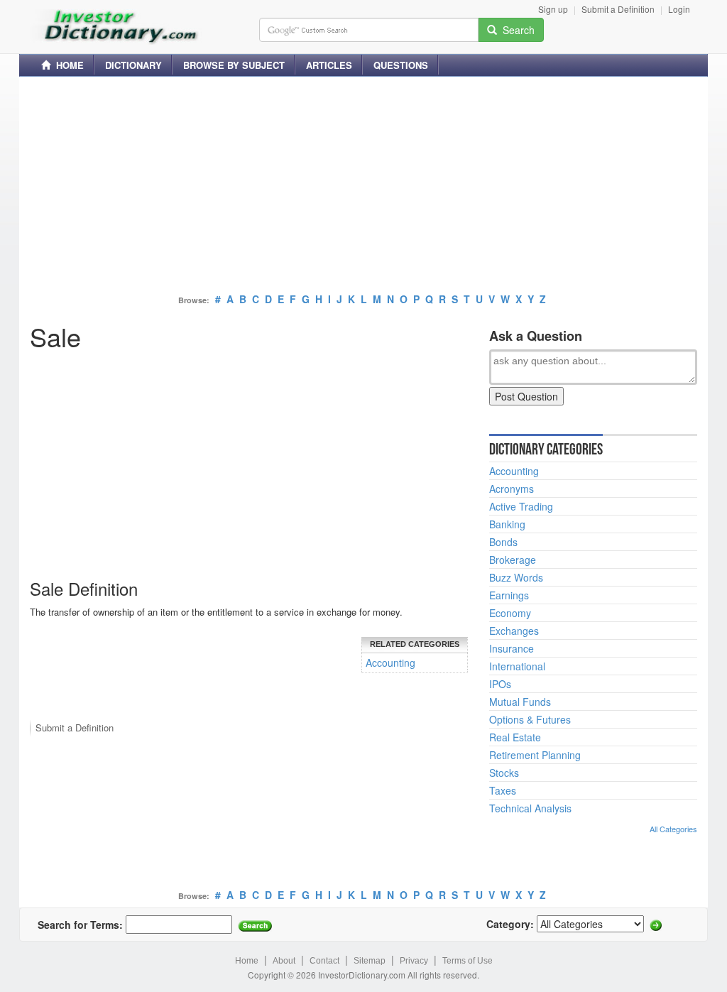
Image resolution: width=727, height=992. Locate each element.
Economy (510, 613)
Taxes (502, 790)
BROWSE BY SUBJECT (234, 65)
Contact (324, 961)
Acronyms (511, 488)
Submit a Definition (618, 9)
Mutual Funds (520, 701)
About (284, 961)
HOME (67, 65)
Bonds (503, 542)
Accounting (390, 662)
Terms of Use (467, 961)
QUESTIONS (400, 65)
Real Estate (515, 737)
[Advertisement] (363, 186)
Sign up (553, 9)
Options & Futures (530, 719)
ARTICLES (329, 65)
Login (679, 9)
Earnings (509, 595)
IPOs (500, 684)
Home (246, 961)
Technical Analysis (530, 808)
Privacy (414, 961)
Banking (507, 524)
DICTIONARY (133, 65)
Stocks (504, 772)
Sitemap (370, 961)
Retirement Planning (535, 755)
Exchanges (514, 630)
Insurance (511, 648)
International (517, 666)
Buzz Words (516, 577)
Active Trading (521, 506)
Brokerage (512, 559)
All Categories (673, 828)
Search (516, 30)
